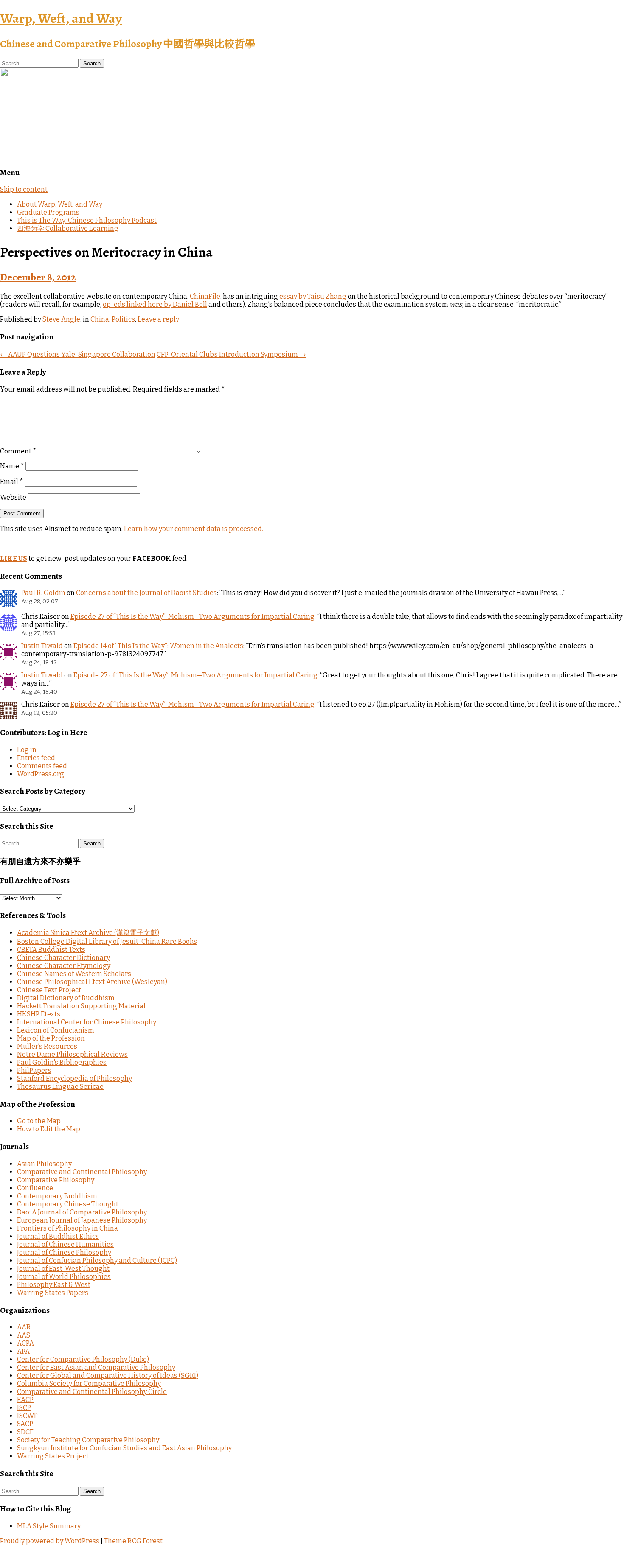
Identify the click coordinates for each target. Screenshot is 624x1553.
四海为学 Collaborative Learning (67, 228)
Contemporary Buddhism (57, 1196)
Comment (18, 451)
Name (12, 466)
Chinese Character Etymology (63, 966)
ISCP (24, 1408)
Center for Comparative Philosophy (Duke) (83, 1359)
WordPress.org (40, 774)
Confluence (35, 1188)
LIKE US (13, 558)
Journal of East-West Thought (63, 1269)
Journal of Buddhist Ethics (58, 1236)
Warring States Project (53, 1456)
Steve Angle (61, 319)
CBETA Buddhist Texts (51, 950)
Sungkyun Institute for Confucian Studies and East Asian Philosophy (124, 1448)
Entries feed (36, 758)
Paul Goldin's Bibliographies (62, 1062)
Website (13, 497)
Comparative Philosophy (55, 1180)
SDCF (25, 1432)
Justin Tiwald (42, 646)
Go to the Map (39, 1121)
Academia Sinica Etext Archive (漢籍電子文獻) (88, 933)
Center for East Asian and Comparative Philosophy (96, 1367)
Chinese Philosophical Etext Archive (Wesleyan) (92, 982)
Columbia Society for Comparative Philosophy (89, 1384)
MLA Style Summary (49, 1526)
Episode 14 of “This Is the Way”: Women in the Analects (158, 646)
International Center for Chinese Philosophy (86, 1022)
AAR (24, 1327)
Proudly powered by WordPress (49, 1541)
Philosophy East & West (53, 1285)
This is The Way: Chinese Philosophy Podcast (87, 220)
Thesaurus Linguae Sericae (60, 1087)
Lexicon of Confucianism (55, 1030)
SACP (25, 1424)
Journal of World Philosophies (64, 1277)
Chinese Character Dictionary (63, 958)
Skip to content (24, 189)
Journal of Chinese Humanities (65, 1244)
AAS (23, 1335)
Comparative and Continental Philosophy (82, 1172)
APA (23, 1351)
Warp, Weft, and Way (61, 18)
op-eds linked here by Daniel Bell (155, 304)
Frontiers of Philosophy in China (67, 1228)
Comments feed (42, 766)
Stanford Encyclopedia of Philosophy (74, 1079)
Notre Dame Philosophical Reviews (72, 1054)
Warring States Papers (52, 1293)
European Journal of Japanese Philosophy (82, 1220)
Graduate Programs (48, 212)
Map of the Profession (51, 1038)
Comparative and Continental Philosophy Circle (92, 1392)
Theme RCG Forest (133, 1541)
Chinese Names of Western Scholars (74, 974)
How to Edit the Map (48, 1129)
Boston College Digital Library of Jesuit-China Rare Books (107, 941)
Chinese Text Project (49, 990)
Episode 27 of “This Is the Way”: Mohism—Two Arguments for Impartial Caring (192, 617)
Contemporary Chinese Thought (67, 1204)
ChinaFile (205, 296)
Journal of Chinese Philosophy (64, 1252)
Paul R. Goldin (43, 593)
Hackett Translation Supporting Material (81, 1006)
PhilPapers (34, 1070)
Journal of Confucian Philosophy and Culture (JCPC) (97, 1260)
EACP (25, 1400)
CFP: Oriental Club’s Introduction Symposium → (231, 354)
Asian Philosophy (44, 1164)
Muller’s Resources (47, 1046)
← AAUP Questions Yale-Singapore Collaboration (77, 354)
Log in (27, 750)
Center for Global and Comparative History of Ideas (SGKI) (107, 1375)
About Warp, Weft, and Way (59, 204)
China (99, 319)
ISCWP (27, 1416)
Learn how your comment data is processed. (193, 529)
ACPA (25, 1343)
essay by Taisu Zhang (312, 296)
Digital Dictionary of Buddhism (66, 998)
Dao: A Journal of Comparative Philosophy (82, 1212)
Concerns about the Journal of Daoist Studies (146, 593)
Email (11, 482)
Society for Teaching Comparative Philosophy (88, 1440)
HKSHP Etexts (38, 1014)
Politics (123, 319)
